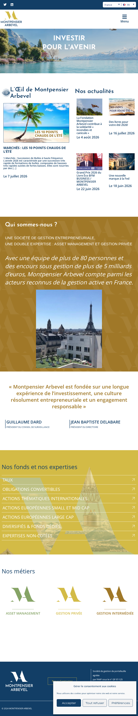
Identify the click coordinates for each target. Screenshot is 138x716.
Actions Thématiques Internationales (45, 498)
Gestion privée (69, 613)
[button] (125, 17)
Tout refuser (94, 703)
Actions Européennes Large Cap (38, 517)
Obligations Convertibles (31, 489)
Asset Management (23, 613)
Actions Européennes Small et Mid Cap (46, 508)
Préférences (121, 703)
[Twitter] (5, 5)
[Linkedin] (12, 5)
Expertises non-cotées (27, 535)
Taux (8, 480)
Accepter (69, 703)
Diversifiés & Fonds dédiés (32, 526)
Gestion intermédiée (114, 613)
